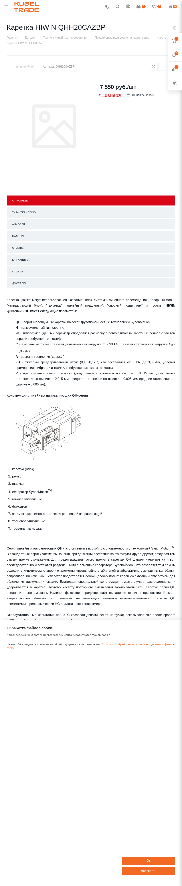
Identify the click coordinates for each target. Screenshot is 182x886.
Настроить (148, 870)
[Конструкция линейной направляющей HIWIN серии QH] (49, 432)
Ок (149, 860)
